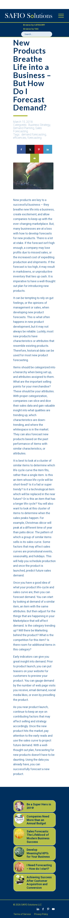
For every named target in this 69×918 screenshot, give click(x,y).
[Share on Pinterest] (38, 149)
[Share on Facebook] (21, 149)
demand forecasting (33, 134)
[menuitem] (59, 15)
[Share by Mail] (34, 158)
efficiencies (19, 137)
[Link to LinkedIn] (37, 909)
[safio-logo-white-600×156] (28, 15)
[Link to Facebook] (43, 909)
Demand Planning (23, 128)
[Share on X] (30, 149)
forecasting (34, 137)
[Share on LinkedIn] (47, 149)
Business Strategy (39, 124)
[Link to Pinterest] (48, 909)
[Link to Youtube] (53, 909)
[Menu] (59, 15)
